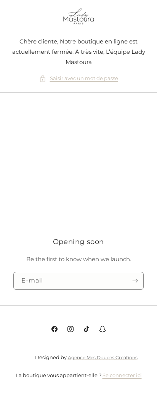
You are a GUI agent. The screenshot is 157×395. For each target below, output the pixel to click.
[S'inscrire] (135, 281)
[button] (78, 78)
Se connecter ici (122, 375)
